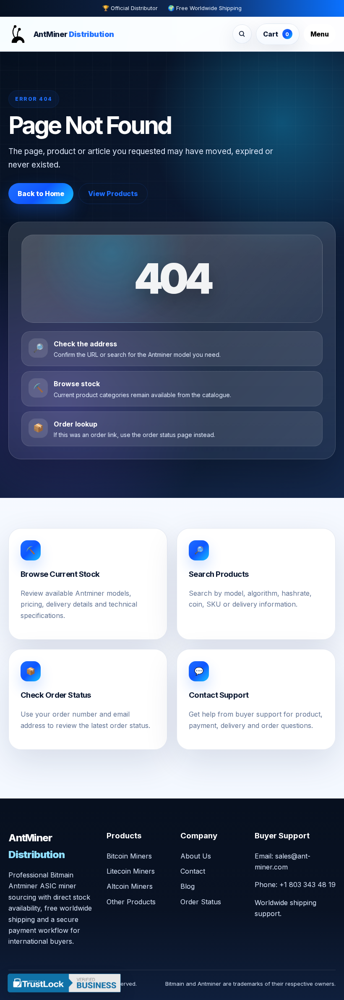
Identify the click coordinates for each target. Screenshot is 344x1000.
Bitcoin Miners (129, 856)
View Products (113, 193)
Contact (192, 871)
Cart (276, 34)
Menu (319, 34)
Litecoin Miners (131, 871)
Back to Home (41, 193)
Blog (187, 886)
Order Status (200, 902)
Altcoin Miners (130, 886)
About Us (195, 856)
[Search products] (242, 34)
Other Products (131, 902)
